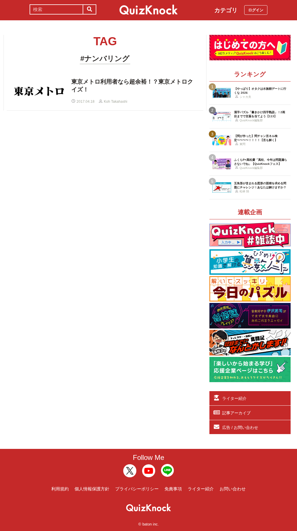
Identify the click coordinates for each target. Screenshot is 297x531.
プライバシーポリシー (137, 488)
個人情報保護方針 (92, 488)
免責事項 (173, 488)
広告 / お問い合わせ (240, 427)
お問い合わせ (233, 488)
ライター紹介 (234, 398)
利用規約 (60, 488)
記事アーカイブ (236, 413)
